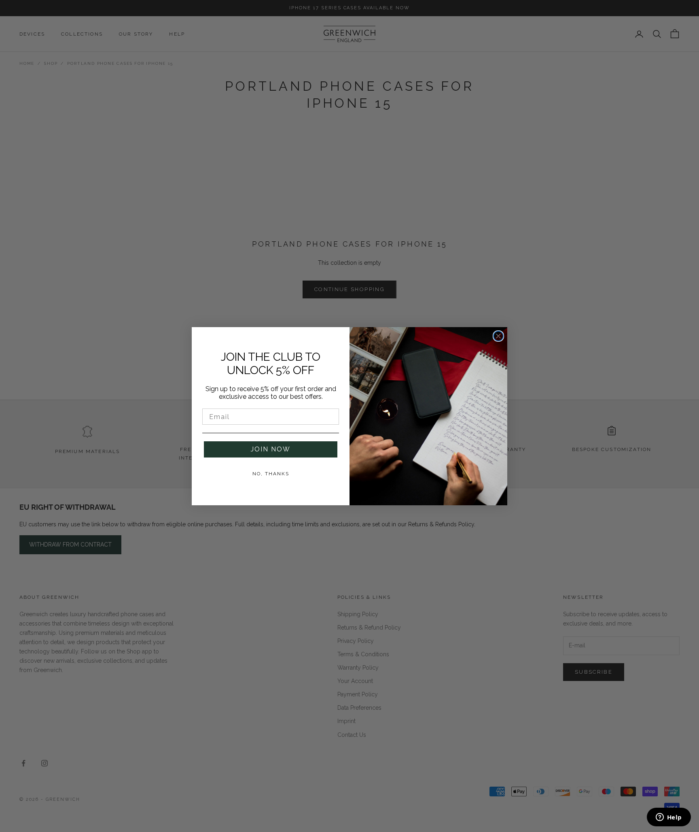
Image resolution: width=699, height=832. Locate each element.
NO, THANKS (270, 474)
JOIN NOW (270, 449)
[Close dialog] (498, 336)
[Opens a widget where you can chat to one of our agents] (668, 818)
